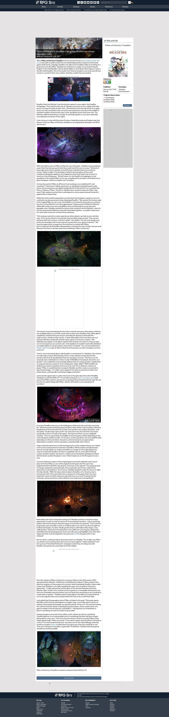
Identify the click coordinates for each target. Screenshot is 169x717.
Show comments (69, 678)
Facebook (64, 706)
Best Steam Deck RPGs (74, 10)
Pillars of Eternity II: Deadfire (118, 45)
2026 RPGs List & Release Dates (54, 10)
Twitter (63, 703)
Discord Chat (65, 709)
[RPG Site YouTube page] (85, 2)
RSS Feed (63, 712)
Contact (39, 712)
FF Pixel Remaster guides (117, 10)
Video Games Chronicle (92, 704)
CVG (86, 706)
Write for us (40, 709)
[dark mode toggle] (130, 2)
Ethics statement (41, 704)
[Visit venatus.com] (86, 98)
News (44, 7)
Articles (60, 7)
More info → (127, 105)
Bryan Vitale (43, 56)
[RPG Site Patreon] (94, 2)
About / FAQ (40, 703)
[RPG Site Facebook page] (81, 2)
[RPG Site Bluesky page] (88, 2)
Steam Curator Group (67, 707)
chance (53, 624)
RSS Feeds (39, 714)
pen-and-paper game (87, 378)
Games (92, 7)
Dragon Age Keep (43, 348)
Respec (87, 703)
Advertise (39, 710)
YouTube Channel (66, 704)
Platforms (109, 7)
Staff (38, 707)
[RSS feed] (98, 2)
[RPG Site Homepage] (46, 2)
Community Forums (66, 710)
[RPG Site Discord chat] (91, 2)
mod (75, 534)
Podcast (125, 7)
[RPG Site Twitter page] (78, 2)
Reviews (76, 7)
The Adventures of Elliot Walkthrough (95, 10)
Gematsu (88, 707)
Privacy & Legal (41, 706)
